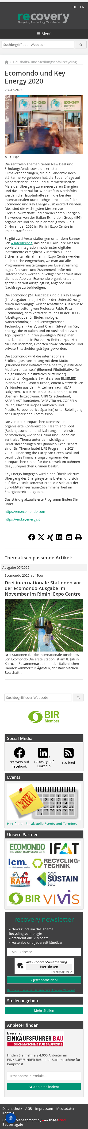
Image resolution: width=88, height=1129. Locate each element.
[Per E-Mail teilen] (69, 537)
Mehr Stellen (44, 1010)
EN (82, 7)
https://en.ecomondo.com (25, 511)
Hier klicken (49, 967)
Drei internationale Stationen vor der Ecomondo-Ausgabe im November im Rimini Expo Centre (43, 588)
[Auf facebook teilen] (31, 539)
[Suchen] (80, 44)
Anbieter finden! (45, 1087)
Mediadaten (65, 1108)
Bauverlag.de (12, 1124)
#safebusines (21, 243)
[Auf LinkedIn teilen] (60, 539)
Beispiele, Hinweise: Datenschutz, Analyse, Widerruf (41, 990)
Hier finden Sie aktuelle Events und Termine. (42, 823)
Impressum (44, 1108)
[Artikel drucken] (78, 537)
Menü (47, 33)
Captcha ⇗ (61, 971)
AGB (28, 1108)
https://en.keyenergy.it (22, 519)
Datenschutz (12, 1108)
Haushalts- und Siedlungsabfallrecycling (45, 62)
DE (75, 7)
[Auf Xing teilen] (50, 539)
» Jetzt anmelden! (44, 980)
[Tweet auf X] (41, 539)
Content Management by (22, 1120)
